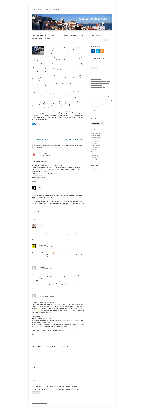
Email (33, 374)
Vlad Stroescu (94, 159)
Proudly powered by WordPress (39, 403)
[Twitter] (98, 51)
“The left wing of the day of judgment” (100, 81)
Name (33, 367)
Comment (35, 349)
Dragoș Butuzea (95, 149)
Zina (40, 225)
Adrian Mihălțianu (95, 135)
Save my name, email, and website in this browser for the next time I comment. (55, 386)
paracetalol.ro (43, 245)
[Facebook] (93, 51)
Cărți (39, 10)
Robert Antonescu (95, 153)
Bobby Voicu (94, 143)
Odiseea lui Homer (96, 79)
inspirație (47, 129)
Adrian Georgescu (95, 133)
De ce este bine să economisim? (74, 139)
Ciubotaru (47, 10)
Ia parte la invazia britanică (40, 139)
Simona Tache (94, 155)
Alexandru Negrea (95, 137)
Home (33, 10)
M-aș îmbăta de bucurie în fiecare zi (100, 83)
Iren (92, 151)
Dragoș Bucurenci (95, 147)
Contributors (94, 169)
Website (34, 380)
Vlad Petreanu (94, 157)
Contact (56, 10)
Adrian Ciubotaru (67, 129)
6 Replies (34, 42)
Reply (33, 181)
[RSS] (102, 51)
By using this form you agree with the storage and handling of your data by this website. (58, 389)
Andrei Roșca (94, 141)
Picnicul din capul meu (96, 85)
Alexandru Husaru (44, 153)
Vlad (40, 187)
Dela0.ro (93, 171)
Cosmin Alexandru (95, 145)
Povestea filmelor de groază (98, 87)
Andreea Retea (95, 139)
